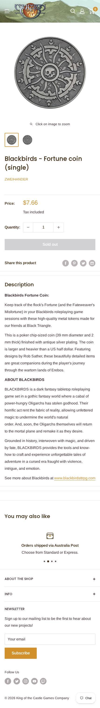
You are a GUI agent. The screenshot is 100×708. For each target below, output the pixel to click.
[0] (91, 11)
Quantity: (12, 227)
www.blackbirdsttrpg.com (74, 478)
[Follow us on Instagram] (25, 681)
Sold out (50, 244)
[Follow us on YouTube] (34, 681)
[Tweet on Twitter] (83, 262)
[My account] (82, 11)
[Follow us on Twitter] (16, 681)
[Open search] (73, 11)
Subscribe (21, 653)
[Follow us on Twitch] (43, 681)
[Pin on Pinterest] (74, 262)
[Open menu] (7, 11)
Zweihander (16, 179)
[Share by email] (92, 262)
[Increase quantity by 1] (58, 227)
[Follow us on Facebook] (8, 681)
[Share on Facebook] (65, 262)
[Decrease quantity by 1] (28, 227)
